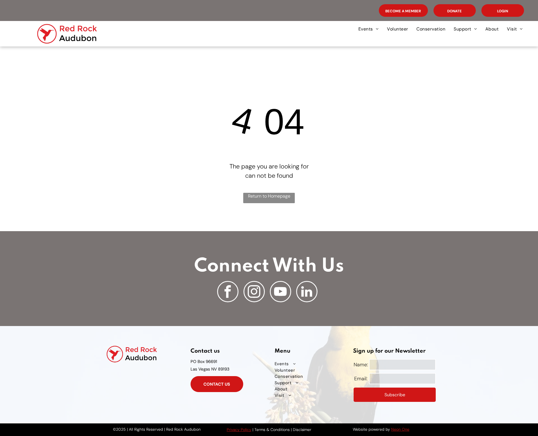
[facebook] (227, 292)
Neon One (400, 429)
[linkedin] (306, 292)
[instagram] (254, 292)
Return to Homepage (269, 196)
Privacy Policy (239, 429)
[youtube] (280, 292)
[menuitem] (368, 29)
